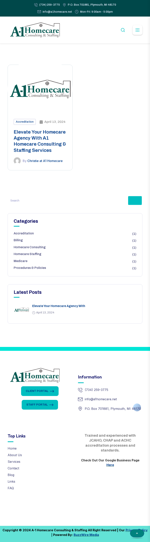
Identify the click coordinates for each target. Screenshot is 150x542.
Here (110, 465)
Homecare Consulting (30, 247)
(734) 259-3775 (49, 4)
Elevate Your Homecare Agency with (58, 306)
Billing (18, 240)
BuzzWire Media (86, 535)
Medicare (20, 261)
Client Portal (37, 391)
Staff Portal (37, 404)
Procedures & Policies (30, 267)
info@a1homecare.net (57, 11)
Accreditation (25, 121)
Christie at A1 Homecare (45, 161)
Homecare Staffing (27, 254)
